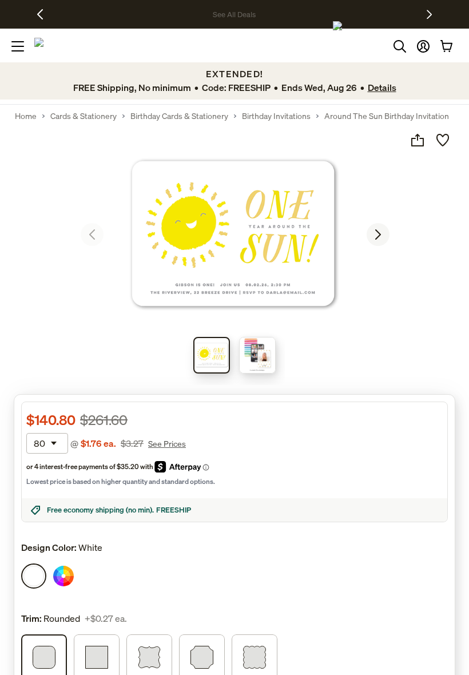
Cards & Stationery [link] (83, 116)
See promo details (363, 14)
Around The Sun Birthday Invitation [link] (386, 116)
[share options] (417, 140)
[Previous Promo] (44, 14)
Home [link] (26, 116)
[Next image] (378, 234)
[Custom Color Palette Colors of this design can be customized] (63, 576)
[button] (423, 46)
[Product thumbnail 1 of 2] (211, 355)
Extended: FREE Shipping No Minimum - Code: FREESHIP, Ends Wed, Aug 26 (203, 14)
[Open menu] (17, 46)
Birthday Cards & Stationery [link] (179, 116)
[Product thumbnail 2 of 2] (257, 355)
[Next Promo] (429, 14)
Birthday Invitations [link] (276, 116)
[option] (33, 576)
